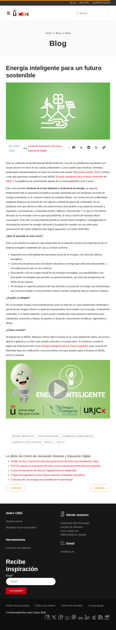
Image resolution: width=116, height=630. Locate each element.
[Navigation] (8, 13)
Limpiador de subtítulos (18, 548)
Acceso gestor (96, 605)
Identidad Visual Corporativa (21, 527)
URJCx (10, 181)
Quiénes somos (101, 3)
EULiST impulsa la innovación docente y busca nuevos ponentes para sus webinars (56, 466)
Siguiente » (100, 488)
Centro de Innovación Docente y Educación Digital (45, 148)
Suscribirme (16, 591)
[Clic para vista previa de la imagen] (58, 110)
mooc (49, 442)
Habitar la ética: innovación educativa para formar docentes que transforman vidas (54, 461)
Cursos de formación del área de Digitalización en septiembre (44, 470)
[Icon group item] (47, 617)
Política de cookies (45, 605)
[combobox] (92, 13)
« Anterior (15, 488)
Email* (9, 575)
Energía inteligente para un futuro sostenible (79, 176)
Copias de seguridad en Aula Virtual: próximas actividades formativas (48, 475)
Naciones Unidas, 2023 (87, 172)
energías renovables (78, 436)
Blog (73, 3)
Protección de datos (72, 605)
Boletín (84, 3)
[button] (74, 147)
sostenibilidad (48, 436)
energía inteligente (26, 442)
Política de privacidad (17, 605)
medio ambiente (23, 436)
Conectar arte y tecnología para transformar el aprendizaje (42, 479)
